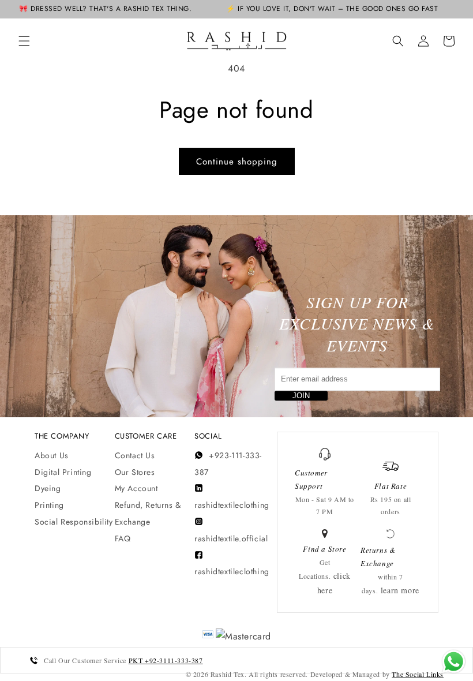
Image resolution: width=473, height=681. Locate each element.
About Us (52, 455)
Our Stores (135, 472)
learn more (400, 590)
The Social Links (418, 674)
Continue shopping (236, 161)
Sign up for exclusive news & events (357, 323)
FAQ (123, 538)
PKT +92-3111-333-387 (166, 660)
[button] (24, 41)
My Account (136, 488)
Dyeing (48, 488)
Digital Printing (63, 472)
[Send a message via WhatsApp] (453, 661)
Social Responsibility (74, 521)
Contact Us (135, 455)
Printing (49, 505)
